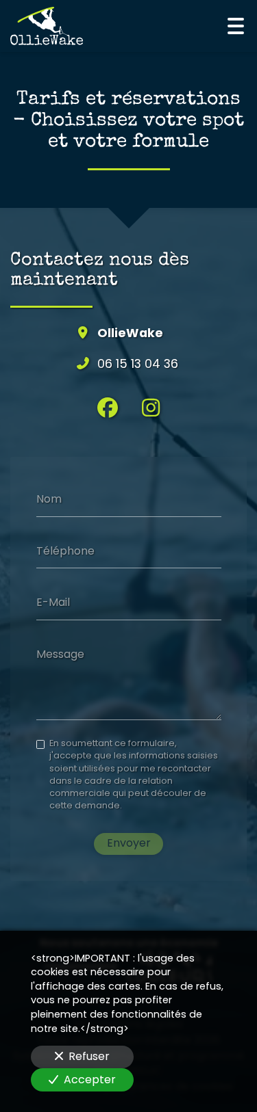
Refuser (89, 1056)
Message (60, 653)
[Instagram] (151, 407)
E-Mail (53, 602)
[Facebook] (107, 407)
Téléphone (65, 550)
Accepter (90, 1079)
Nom (49, 499)
